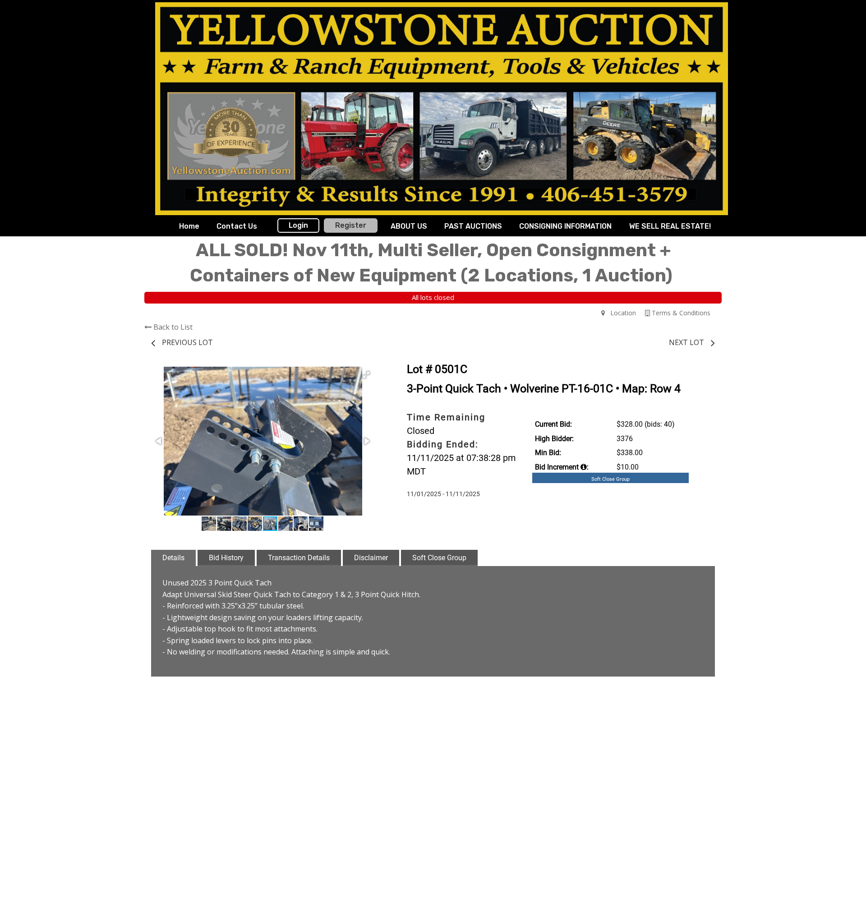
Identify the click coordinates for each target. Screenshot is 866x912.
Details (173, 557)
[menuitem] (189, 226)
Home (189, 226)
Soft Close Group (439, 557)
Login (298, 225)
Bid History (226, 557)
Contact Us (236, 226)
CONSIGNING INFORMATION (565, 226)
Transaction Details (299, 557)
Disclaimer (371, 557)
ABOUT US (409, 226)
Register (350, 225)
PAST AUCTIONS (473, 226)
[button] (366, 375)
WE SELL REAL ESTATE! (670, 226)
